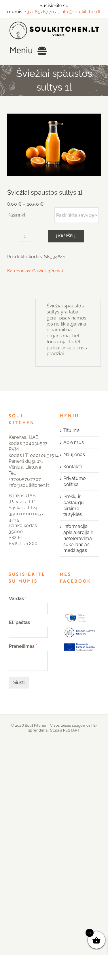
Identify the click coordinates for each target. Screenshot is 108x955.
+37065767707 (40, 11)
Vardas (17, 598)
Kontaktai (73, 466)
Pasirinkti (16, 215)
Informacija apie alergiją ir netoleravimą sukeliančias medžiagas (78, 538)
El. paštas (21, 622)
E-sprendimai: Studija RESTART (62, 727)
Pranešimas (23, 646)
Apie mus (73, 442)
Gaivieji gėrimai (47, 270)
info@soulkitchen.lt (80, 11)
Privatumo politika (74, 481)
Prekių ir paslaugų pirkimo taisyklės (73, 505)
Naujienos (74, 454)
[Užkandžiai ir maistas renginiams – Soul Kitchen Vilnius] (54, 23)
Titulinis (71, 430)
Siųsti (18, 682)
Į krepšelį (65, 236)
